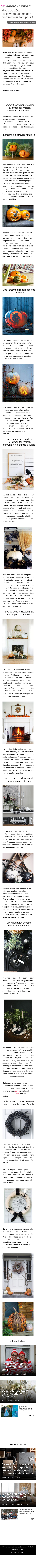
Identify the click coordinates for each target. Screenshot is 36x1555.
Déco (3, 1401)
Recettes (5, 1477)
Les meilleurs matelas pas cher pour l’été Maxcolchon (16, 1496)
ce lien (16, 1094)
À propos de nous (18, 1549)
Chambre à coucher (9, 1504)
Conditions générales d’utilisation (14, 1547)
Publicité (31, 1547)
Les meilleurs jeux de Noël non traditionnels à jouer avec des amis (26, 1511)
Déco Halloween (7, 1374)
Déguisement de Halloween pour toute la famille (17, 1366)
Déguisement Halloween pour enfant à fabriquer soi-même (26, 1408)
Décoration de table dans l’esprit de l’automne (15, 1393)
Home (3, 5)
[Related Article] (18, 1360)
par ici (17, 1091)
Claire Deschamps (15, 22)
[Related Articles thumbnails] (9, 1422)
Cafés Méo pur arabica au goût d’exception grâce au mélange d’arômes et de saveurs (17, 1469)
